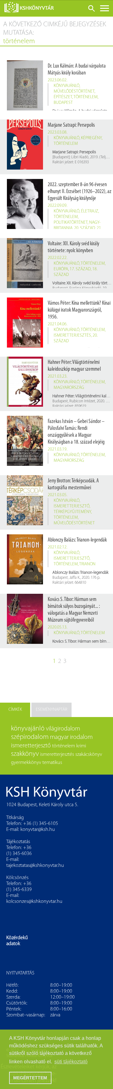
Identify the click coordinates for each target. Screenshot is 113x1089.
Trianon (87, 564)
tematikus (52, 762)
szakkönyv (25, 754)
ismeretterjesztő (71, 506)
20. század (84, 228)
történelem (85, 97)
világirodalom (63, 729)
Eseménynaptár (51, 709)
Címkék (15, 709)
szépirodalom (30, 737)
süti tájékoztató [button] (71, 1061)
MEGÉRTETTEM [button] (30, 1077)
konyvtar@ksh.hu (37, 829)
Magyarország (69, 387)
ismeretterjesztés (72, 335)
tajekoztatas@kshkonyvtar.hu (35, 865)
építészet (63, 97)
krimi (81, 746)
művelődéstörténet (74, 91)
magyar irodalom (71, 737)
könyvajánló (66, 86)
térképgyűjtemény (72, 512)
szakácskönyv (88, 754)
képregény (91, 138)
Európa (61, 269)
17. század (80, 269)
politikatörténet (71, 222)
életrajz (89, 211)
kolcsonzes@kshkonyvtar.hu (34, 901)
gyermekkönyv (26, 762)
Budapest (63, 102)
